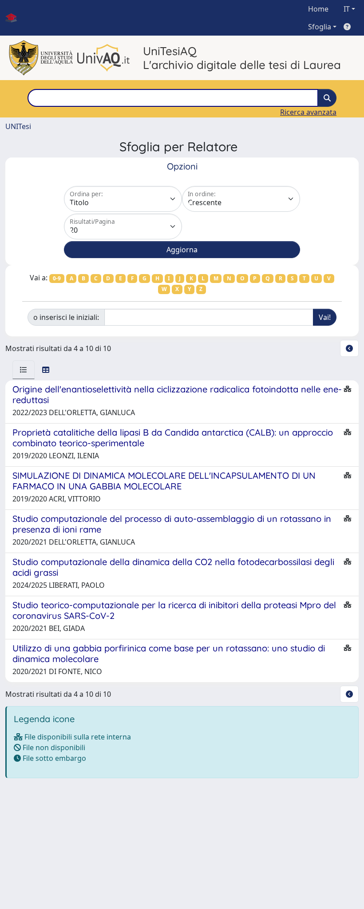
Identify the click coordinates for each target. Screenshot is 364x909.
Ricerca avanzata (308, 112)
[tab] (23, 369)
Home (318, 9)
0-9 (57, 278)
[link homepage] (14, 18)
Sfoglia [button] (319, 27)
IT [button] (347, 9)
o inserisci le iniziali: (66, 317)
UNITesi (18, 126)
